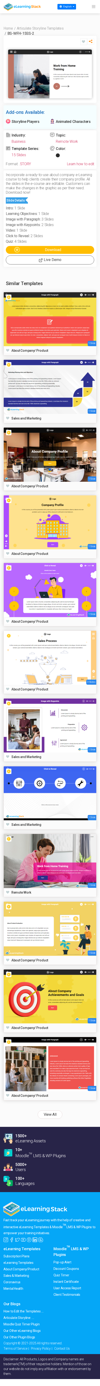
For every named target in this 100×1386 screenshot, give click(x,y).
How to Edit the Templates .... (23, 1311)
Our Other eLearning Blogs (21, 1331)
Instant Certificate (66, 1281)
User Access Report (67, 1288)
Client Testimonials (66, 1294)
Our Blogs (11, 1304)
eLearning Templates (21, 1248)
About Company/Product (21, 1269)
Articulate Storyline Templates (40, 28)
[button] (90, 42)
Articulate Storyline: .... (18, 1318)
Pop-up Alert (62, 1262)
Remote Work (67, 141)
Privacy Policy (41, 1348)
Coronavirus (11, 1282)
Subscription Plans (16, 1256)
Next (87, 73)
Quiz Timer (61, 1275)
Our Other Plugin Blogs (19, 1337)
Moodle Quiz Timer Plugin (21, 1324)
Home (8, 28)
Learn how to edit (80, 164)
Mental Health (13, 1288)
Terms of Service (15, 1348)
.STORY (25, 164)
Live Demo (52, 260)
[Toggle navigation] (93, 7)
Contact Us (62, 1348)
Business (19, 141)
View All (50, 1114)
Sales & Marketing (16, 1275)
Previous (13, 73)
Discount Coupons (66, 1269)
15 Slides (19, 155)
